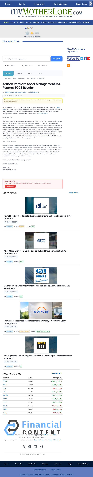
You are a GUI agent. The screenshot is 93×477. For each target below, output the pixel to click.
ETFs (29, 73)
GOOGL (43, 331)
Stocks (19, 73)
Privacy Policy (39, 440)
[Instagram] (41, 447)
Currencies (21, 78)
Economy (21, 226)
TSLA (4, 413)
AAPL (5, 385)
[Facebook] (29, 447)
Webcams (52, 22)
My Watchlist (26, 65)
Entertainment (60, 4)
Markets (8, 73)
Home (6, 464)
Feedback (31, 464)
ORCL (5, 409)
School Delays (75, 22)
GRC (21, 296)
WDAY (48, 331)
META (5, 399)
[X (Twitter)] (24, 447)
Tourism (86, 22)
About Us (18, 464)
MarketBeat (9, 226)
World (28, 22)
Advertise (58, 464)
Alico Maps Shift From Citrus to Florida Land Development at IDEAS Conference (35, 252)
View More (73, 193)
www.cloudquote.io (50, 435)
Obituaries (62, 22)
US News (20, 22)
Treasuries (40, 78)
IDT (21, 366)
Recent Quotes (9, 65)
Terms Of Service (54, 440)
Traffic (43, 22)
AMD (4, 388)
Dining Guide (81, 4)
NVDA (5, 406)
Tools (40, 73)
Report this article (10, 186)
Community (39, 4)
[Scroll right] (90, 3)
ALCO (21, 261)
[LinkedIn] (35, 447)
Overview (8, 78)
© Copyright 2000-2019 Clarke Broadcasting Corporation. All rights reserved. (46, 474)
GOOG (5, 395)
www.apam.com (43, 113)
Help (69, 464)
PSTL (33, 226)
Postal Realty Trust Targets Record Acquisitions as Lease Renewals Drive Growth (37, 217)
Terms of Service (39, 470)
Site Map (45, 464)
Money (36, 22)
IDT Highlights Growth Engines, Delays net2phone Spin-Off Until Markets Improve (38, 356)
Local (6, 22)
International (31, 78)
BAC (4, 392)
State (13, 22)
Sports (22, 4)
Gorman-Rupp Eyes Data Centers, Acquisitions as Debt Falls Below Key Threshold (37, 287)
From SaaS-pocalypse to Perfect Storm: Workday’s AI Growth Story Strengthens (35, 322)
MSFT (5, 402)
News (7, 4)
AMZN (38, 331)
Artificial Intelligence (24, 331)
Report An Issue (83, 464)
